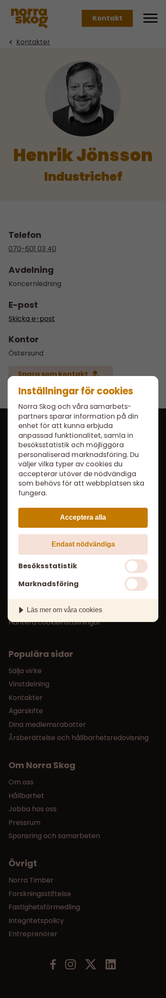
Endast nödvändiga (83, 544)
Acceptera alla (83, 517)
